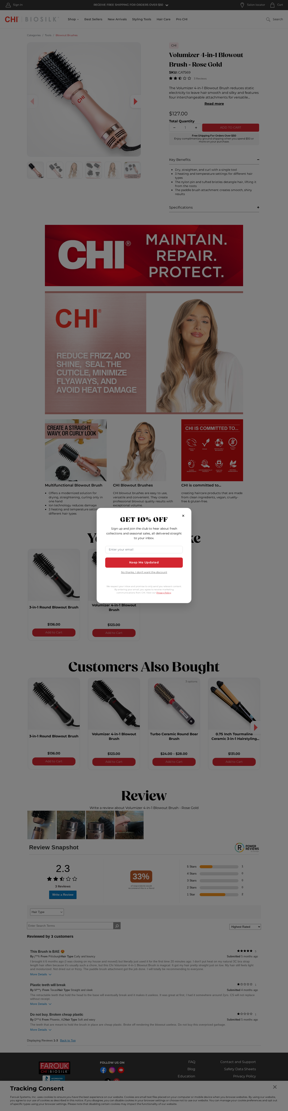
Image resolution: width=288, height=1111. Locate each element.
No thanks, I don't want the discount (144, 572)
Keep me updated (144, 562)
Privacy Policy (163, 592)
